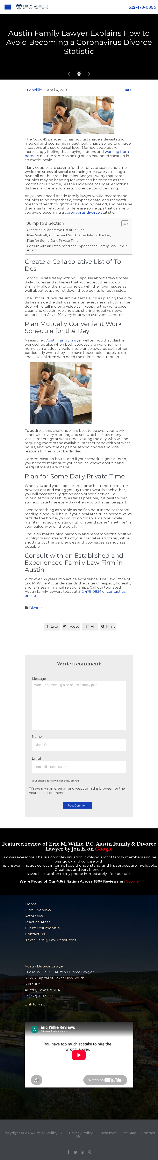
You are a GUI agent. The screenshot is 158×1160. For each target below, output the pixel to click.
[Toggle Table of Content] (123, 223)
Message (39, 679)
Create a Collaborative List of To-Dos (56, 230)
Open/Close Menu (7, 7)
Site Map (129, 1133)
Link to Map (35, 1004)
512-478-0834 (142, 7)
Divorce (36, 608)
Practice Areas (38, 922)
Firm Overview (38, 910)
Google (104, 849)
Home (31, 904)
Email (36, 758)
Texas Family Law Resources (50, 940)
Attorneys (34, 916)
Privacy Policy (81, 1133)
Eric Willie (33, 90)
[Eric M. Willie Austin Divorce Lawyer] (32, 7)
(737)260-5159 (41, 996)
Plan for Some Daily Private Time (53, 241)
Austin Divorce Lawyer (44, 966)
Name (37, 737)
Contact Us (35, 934)
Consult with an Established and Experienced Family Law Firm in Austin (77, 248)
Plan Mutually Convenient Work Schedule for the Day (69, 235)
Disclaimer (107, 1133)
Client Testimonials (42, 928)
